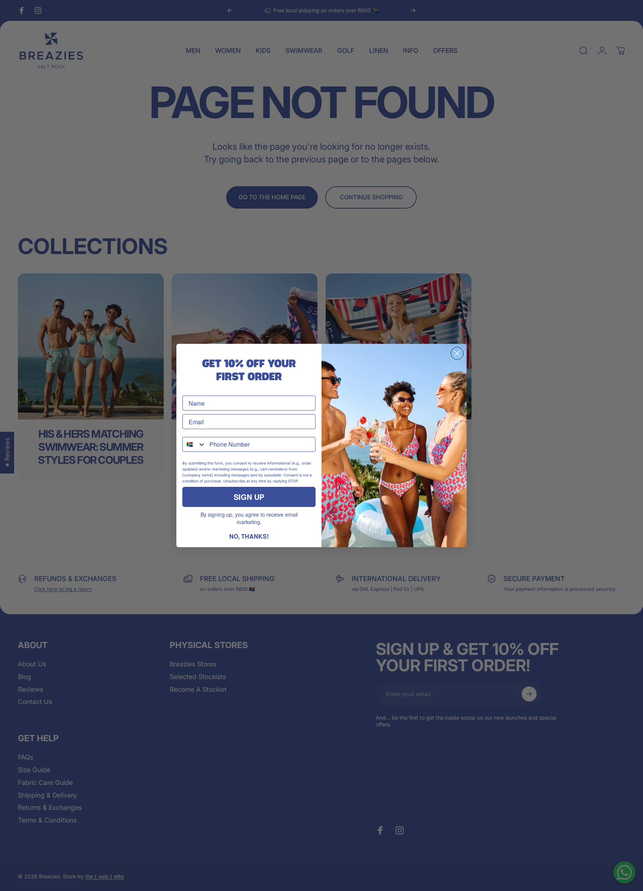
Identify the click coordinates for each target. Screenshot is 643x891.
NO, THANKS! (249, 536)
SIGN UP (249, 496)
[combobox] (194, 444)
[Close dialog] (457, 353)
